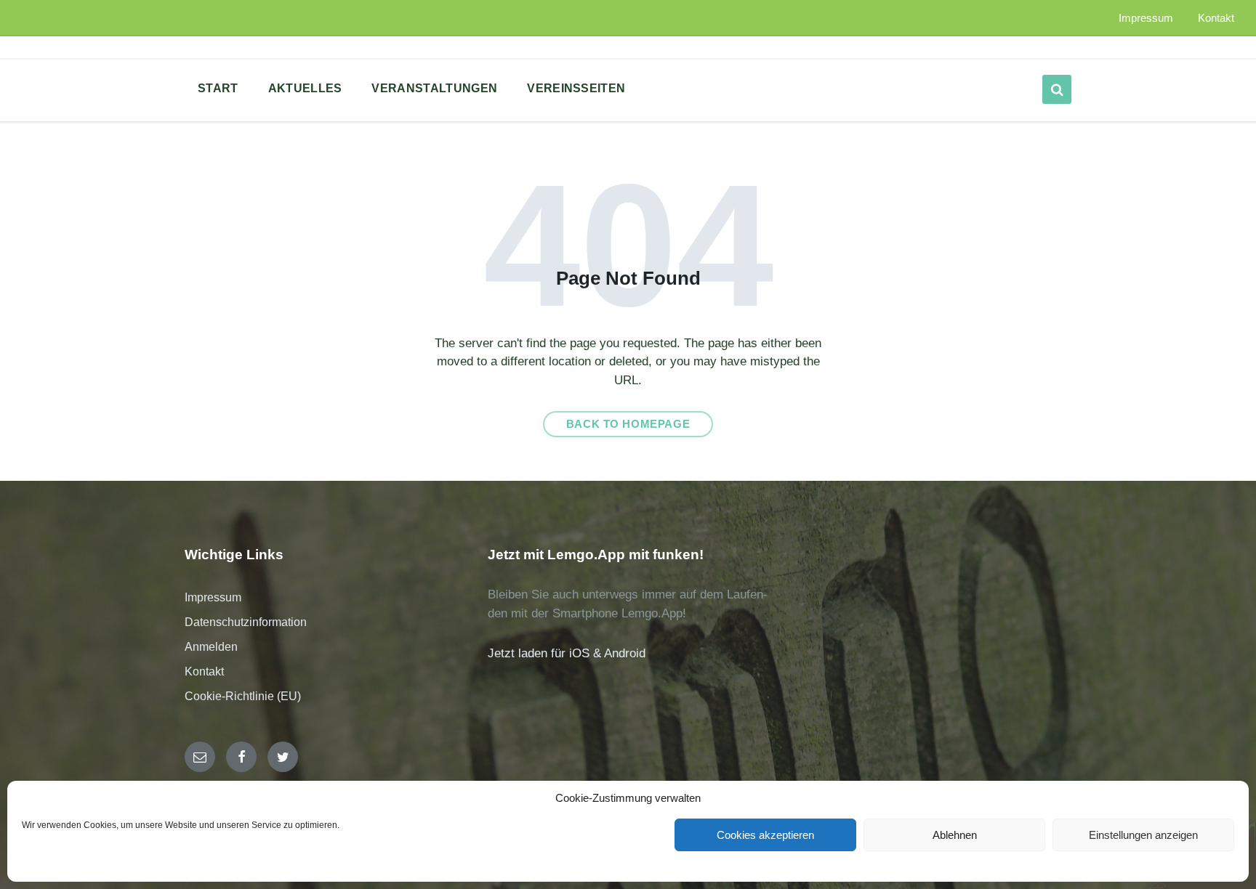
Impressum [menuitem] (1146, 18)
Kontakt (204, 671)
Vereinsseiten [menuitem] (576, 88)
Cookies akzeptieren (765, 835)
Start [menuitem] (218, 88)
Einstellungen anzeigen (1143, 835)
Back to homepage (628, 424)
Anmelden (211, 647)
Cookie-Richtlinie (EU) (243, 696)
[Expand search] (1056, 89)
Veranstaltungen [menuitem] (434, 88)
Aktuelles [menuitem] (305, 88)
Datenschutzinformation (246, 622)
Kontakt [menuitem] (1216, 18)
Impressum (213, 597)
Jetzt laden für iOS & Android (566, 653)
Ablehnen (955, 835)
